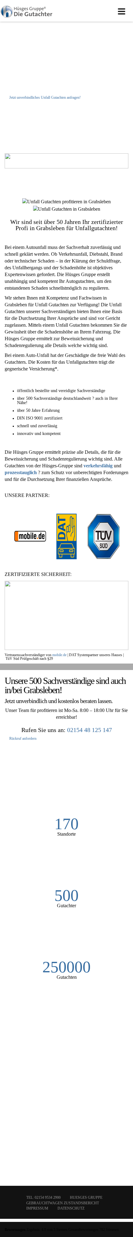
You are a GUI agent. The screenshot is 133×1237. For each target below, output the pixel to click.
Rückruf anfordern (22, 738)
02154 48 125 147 (89, 729)
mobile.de (59, 655)
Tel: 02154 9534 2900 (43, 1197)
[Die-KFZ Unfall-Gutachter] (26, 11)
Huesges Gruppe (86, 1197)
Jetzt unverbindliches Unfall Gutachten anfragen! (44, 97)
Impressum (37, 1208)
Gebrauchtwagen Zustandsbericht (62, 1203)
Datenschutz (71, 1208)
